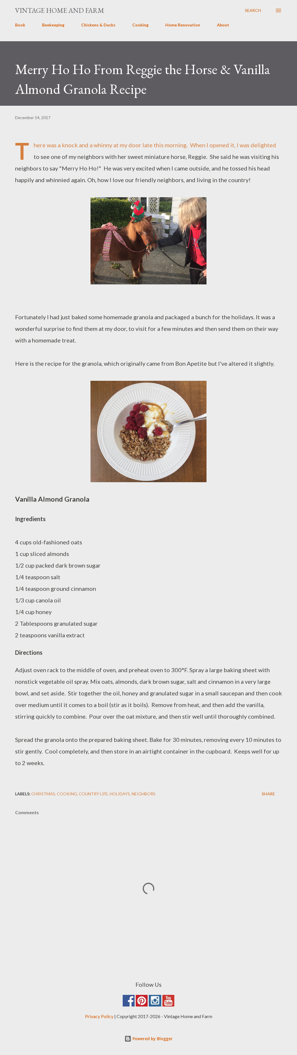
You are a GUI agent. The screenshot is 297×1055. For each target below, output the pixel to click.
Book (20, 24)
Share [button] (268, 793)
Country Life (93, 793)
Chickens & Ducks (98, 24)
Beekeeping (53, 24)
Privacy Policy (99, 1016)
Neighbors (143, 793)
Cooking (140, 24)
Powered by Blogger (152, 1038)
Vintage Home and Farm (59, 10)
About (223, 24)
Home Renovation (182, 24)
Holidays (120, 793)
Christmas (43, 793)
